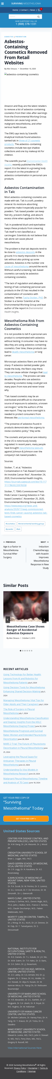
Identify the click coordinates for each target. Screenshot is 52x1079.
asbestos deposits (25, 252)
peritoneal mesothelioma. (31, 417)
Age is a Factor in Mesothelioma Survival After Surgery (12, 550)
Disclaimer (33, 1068)
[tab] (20, 650)
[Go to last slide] (8, 619)
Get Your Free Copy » (26, 818)
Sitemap (32, 1071)
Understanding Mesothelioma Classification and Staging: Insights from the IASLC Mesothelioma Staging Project (26, 722)
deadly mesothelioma (23, 351)
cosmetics (10, 523)
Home (15, 10)
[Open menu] (2, 3)
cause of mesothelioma (16, 266)
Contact (24, 10)
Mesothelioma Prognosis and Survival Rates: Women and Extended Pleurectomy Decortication (24, 735)
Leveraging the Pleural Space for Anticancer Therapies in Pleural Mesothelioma (20, 760)
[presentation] (26, 606)
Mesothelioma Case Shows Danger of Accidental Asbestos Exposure (26, 630)
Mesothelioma (26, 3)
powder (9, 529)
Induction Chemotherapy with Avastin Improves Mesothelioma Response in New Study (40, 555)
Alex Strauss (12, 68)
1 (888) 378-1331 (26, 24)
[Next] (44, 619)
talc (18, 529)
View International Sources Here (24, 1047)
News (32, 10)
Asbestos (8, 37)
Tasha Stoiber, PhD (33, 297)
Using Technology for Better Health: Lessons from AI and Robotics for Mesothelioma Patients (22, 678)
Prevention (20, 37)
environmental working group (31, 523)
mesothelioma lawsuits (31, 447)
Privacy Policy (20, 1068)
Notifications (43, 8)
